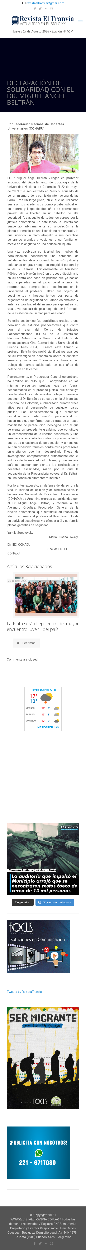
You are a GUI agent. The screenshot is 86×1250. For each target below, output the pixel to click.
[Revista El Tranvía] (43, 20)
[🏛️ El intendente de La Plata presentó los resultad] (43, 859)
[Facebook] (35, 8)
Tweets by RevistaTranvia (24, 992)
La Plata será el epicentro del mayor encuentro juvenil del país (43, 626)
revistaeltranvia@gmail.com (45, 3)
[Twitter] (40, 8)
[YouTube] (46, 8)
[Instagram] (51, 8)
